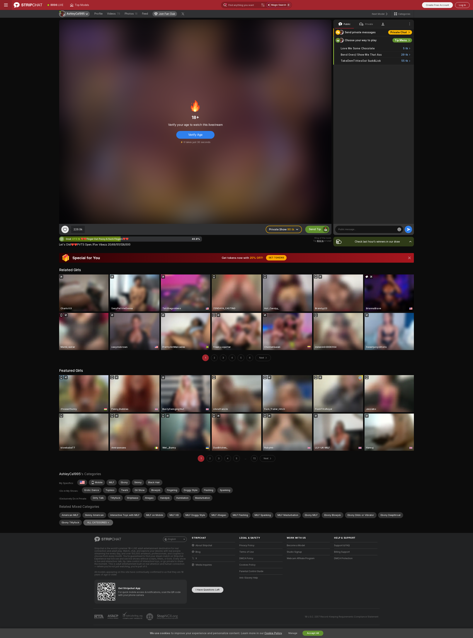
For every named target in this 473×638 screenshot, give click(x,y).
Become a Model (296, 545)
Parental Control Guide (251, 571)
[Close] (409, 258)
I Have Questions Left (208, 589)
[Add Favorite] (65, 229)
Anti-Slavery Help (248, 577)
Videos (113, 13)
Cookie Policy (273, 633)
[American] (82, 482)
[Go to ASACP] (113, 617)
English (172, 539)
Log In (462, 5)
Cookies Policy (247, 565)
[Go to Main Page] (28, 5)
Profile (98, 13)
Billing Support (342, 552)
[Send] (408, 229)
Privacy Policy (246, 545)
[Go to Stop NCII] (168, 617)
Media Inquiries (204, 565)
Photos (131, 13)
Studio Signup (294, 552)
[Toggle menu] (6, 5)
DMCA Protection (343, 558)
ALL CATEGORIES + (98, 522)
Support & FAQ (342, 545)
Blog (197, 552)
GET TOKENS (276, 257)
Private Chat (398, 32)
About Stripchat (203, 545)
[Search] (263, 5)
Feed (145, 13)
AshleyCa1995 (70, 474)
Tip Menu (401, 40)
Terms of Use (246, 552)
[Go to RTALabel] (99, 617)
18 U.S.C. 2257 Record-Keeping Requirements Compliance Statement (341, 616)
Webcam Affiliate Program (300, 558)
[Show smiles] (399, 229)
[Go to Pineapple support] (150, 616)
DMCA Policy (246, 558)
